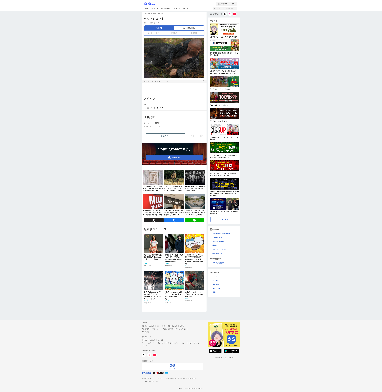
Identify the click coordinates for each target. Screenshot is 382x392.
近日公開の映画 (218, 241)
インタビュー (217, 280)
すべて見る (224, 219)
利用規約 (182, 378)
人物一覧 (144, 346)
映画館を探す (166, 8)
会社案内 (144, 378)
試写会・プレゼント (181, 8)
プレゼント (216, 288)
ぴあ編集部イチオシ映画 (221, 233)
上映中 (145, 8)
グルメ (184, 343)
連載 (214, 292)
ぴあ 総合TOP (222, 3)
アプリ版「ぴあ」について (225, 357)
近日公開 (154, 8)
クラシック (159, 343)
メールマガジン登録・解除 (150, 381)
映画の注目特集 (168, 329)
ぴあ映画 (154, 13)
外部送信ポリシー (171, 378)
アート (144, 343)
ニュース (215, 276)
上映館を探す (190, 28)
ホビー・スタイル (194, 343)
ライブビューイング (219, 249)
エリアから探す (218, 263)
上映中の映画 (217, 237)
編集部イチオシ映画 (148, 326)
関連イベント (217, 253)
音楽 (233, 3)
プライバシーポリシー (157, 378)
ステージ (151, 343)
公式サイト (167, 136)
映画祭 (214, 245)
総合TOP (144, 340)
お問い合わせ (192, 378)
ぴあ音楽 (160, 340)
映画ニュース (157, 329)
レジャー (176, 343)
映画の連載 (145, 332)
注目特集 (215, 284)
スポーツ (168, 343)
